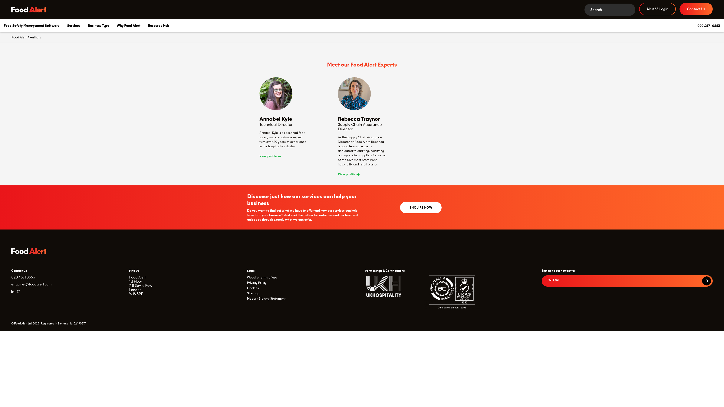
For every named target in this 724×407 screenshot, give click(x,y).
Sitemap (253, 293)
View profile (268, 156)
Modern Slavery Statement (266, 299)
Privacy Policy (256, 283)
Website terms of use (262, 277)
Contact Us (696, 9)
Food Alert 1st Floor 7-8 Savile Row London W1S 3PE (140, 285)
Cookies (253, 288)
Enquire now (421, 208)
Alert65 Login (657, 9)
